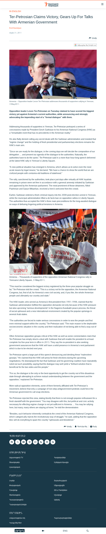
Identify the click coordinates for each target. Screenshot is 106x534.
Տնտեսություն (14, 495)
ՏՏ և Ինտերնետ (60, 490)
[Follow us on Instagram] (35, 442)
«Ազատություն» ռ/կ (17, 518)
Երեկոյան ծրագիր (61, 462)
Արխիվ (57, 500)
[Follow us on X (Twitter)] (17, 442)
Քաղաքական (14, 485)
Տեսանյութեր (14, 462)
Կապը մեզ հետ (15, 523)
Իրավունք (13, 490)
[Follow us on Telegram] (29, 442)
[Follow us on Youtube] (23, 442)
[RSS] (41, 442)
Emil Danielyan (15, 28)
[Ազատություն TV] (43, 531)
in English (15, 11)
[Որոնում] (87, 531)
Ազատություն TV (16, 457)
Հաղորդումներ (60, 457)
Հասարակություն (16, 500)
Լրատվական (14, 467)
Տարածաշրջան (60, 480)
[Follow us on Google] (52, 442)
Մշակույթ (58, 495)
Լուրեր (11, 480)
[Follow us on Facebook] (11, 442)
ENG (65, 530)
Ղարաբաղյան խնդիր (17, 504)
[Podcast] (46, 442)
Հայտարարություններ (63, 518)
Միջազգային (59, 485)
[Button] (93, 37)
